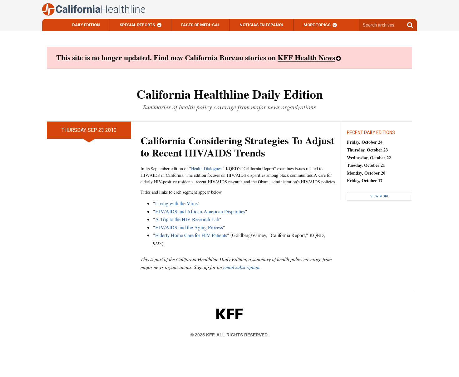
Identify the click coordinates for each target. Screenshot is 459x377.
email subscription (241, 267)
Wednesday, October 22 (369, 157)
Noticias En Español (261, 24)
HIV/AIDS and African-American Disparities (200, 211)
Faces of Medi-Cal (200, 24)
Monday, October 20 (366, 173)
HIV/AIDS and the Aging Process (189, 227)
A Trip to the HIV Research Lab (187, 219)
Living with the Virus (176, 203)
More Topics (317, 24)
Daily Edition (86, 24)
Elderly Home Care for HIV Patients (191, 235)
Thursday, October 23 (367, 149)
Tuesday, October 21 (366, 165)
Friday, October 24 (365, 142)
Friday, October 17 (365, 180)
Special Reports (137, 24)
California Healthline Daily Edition (229, 94)
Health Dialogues (206, 168)
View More (379, 196)
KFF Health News (306, 57)
